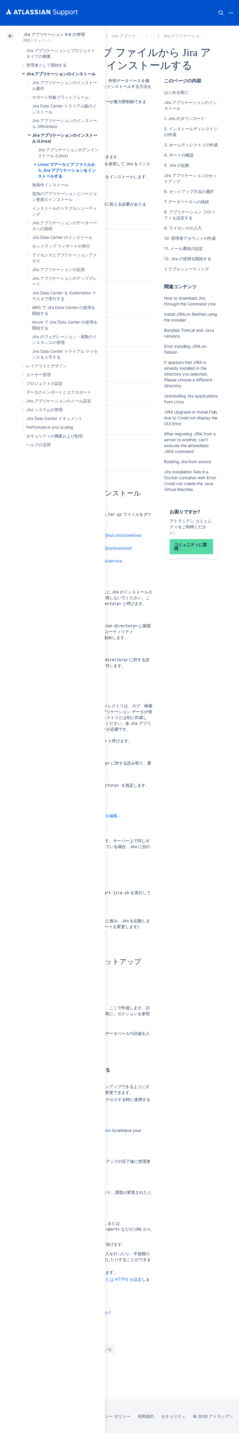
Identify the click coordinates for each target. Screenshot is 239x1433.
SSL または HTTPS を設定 (117, 1279)
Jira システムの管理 (44, 409)
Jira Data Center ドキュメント (54, 418)
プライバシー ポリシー (109, 1416)
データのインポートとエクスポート (58, 392)
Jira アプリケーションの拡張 (58, 269)
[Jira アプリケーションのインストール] (153, 35)
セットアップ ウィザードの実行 (61, 246)
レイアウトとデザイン (46, 365)
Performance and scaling (49, 427)
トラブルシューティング (186, 268)
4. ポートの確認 (178, 154)
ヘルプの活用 (38, 444)
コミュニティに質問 (190, 546)
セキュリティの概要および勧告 (54, 435)
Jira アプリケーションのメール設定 (58, 400)
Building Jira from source (187, 461)
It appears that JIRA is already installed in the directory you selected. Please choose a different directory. (188, 374)
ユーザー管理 (38, 374)
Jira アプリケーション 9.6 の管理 (54, 34)
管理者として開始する (46, 64)
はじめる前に (176, 92)
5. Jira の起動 (176, 165)
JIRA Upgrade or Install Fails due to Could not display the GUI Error (190, 417)
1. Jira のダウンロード (184, 118)
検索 (221, 13)
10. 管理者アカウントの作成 (190, 238)
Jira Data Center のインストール (62, 237)
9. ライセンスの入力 (182, 227)
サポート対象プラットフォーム (60, 97)
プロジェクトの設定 (44, 383)
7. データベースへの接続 (186, 201)
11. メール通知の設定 (183, 248)
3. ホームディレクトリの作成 (191, 144)
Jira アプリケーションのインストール (61, 73)
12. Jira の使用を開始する (187, 258)
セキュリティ (173, 1416)
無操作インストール (50, 184)
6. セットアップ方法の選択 (189, 191)
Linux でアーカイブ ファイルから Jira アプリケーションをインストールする (67, 170)
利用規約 (146, 1416)
